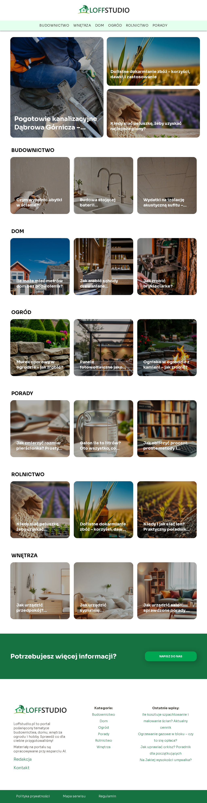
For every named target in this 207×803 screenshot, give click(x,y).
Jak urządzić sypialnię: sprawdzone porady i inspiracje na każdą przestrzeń (102, 608)
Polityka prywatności (33, 796)
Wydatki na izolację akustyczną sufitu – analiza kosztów (163, 202)
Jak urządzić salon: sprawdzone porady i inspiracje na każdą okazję (165, 608)
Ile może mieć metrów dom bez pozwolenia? (39, 283)
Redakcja (23, 759)
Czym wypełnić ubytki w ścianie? (39, 202)
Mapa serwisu (74, 796)
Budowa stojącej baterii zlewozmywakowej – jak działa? (102, 202)
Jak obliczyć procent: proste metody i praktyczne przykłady (165, 446)
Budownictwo (54, 25)
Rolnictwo (137, 25)
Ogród (115, 25)
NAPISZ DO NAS (170, 656)
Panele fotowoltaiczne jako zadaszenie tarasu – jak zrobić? (101, 364)
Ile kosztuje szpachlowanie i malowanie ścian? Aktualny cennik (165, 721)
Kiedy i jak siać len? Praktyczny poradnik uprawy (164, 527)
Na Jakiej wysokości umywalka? (166, 760)
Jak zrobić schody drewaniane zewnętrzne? (99, 283)
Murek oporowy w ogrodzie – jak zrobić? (39, 364)
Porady (160, 25)
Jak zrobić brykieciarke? (158, 283)
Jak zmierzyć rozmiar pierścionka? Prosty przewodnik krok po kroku (38, 446)
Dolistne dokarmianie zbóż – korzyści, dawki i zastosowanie (150, 74)
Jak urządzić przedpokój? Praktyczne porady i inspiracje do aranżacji (37, 608)
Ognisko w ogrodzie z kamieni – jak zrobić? (166, 364)
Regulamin (107, 796)
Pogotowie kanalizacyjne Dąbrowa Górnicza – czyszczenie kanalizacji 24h (55, 123)
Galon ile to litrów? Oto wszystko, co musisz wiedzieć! (100, 446)
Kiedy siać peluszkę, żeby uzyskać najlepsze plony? (146, 126)
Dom (99, 25)
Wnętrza (82, 25)
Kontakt (22, 767)
